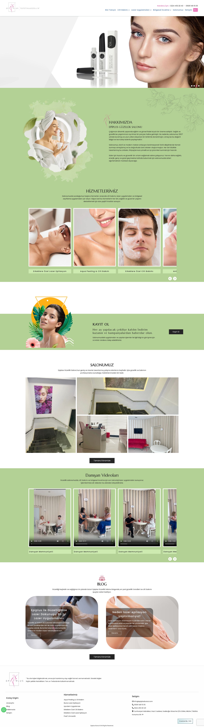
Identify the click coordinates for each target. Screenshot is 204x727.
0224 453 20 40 (176, 6)
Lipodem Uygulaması (72, 706)
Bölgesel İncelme (161, 10)
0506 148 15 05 (192, 6)
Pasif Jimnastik (70, 716)
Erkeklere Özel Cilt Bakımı (73, 709)
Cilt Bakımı (123, 10)
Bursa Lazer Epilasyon (72, 703)
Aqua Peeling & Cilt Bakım (74, 700)
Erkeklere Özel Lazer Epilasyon (75, 713)
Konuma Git (137, 714)
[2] (127, 396)
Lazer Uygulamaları (140, 10)
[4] (102, 434)
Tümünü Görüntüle (102, 460)
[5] (153, 434)
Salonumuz (178, 10)
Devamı (34, 635)
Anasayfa (10, 703)
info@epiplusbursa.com (143, 701)
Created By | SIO (185, 721)
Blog (8, 706)
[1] (51, 415)
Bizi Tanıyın (110, 10)
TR (195, 10)
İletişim (188, 10)
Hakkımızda (10, 709)
